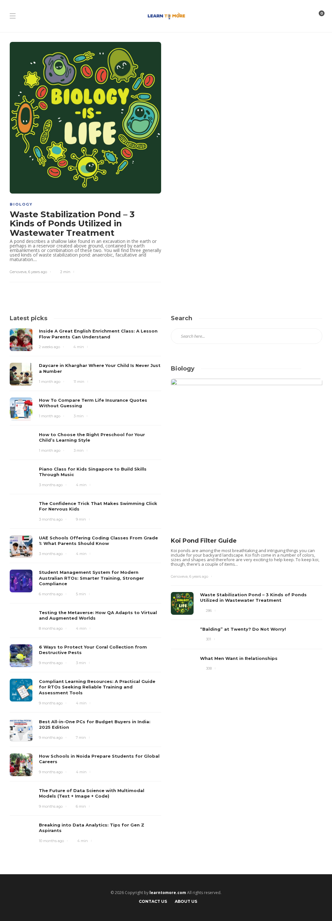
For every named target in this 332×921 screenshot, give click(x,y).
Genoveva (18, 272)
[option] (246, 528)
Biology (21, 204)
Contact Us (153, 901)
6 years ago (37, 272)
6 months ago (51, 594)
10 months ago (51, 841)
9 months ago (51, 663)
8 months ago (51, 628)
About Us (186, 901)
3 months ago (51, 485)
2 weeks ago (49, 347)
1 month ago (49, 381)
